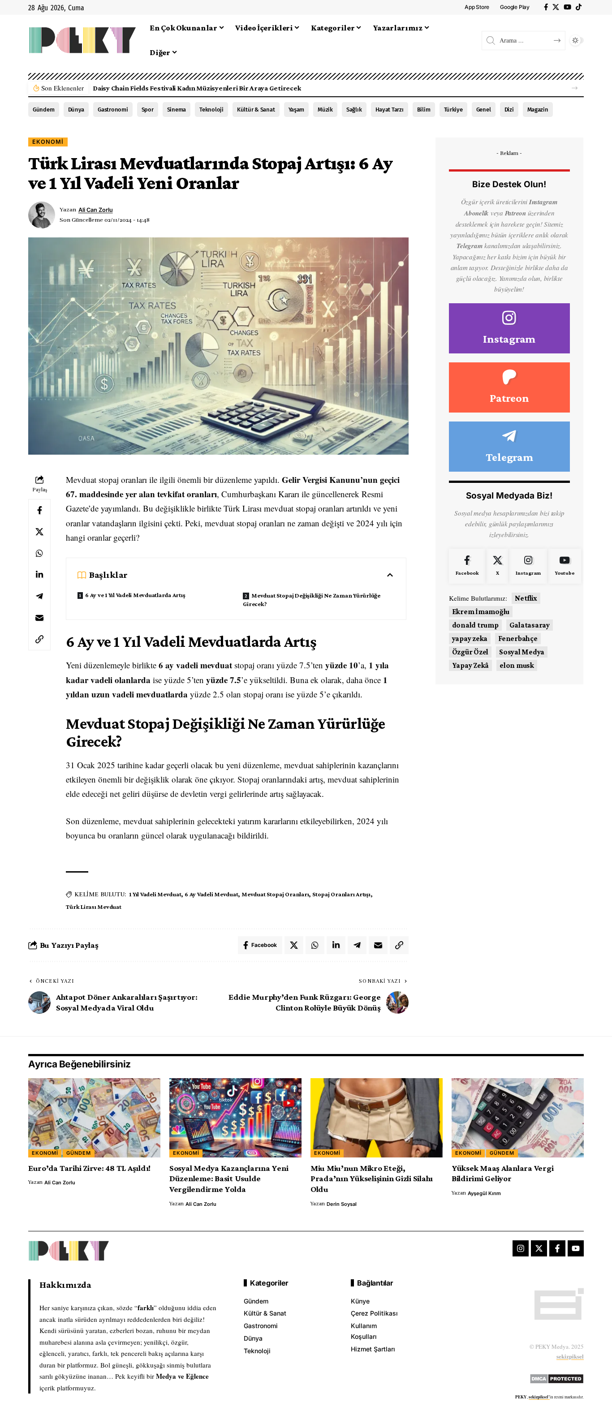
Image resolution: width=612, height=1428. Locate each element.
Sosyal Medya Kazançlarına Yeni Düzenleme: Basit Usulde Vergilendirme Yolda (229, 1178)
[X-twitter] (539, 1248)
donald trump (475, 625)
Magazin (537, 109)
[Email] (39, 617)
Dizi (509, 109)
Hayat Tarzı (389, 109)
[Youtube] (564, 566)
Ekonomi (48, 141)
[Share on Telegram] (39, 596)
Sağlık (354, 109)
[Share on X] (39, 531)
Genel (483, 109)
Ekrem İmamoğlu (481, 611)
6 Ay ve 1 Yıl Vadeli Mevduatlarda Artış (135, 594)
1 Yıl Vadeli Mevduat (155, 894)
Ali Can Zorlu (95, 209)
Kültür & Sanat (256, 109)
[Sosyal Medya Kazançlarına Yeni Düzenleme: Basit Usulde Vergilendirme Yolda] (235, 1117)
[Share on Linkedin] (39, 574)
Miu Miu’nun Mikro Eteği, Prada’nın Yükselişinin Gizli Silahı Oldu (371, 1178)
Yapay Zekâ (470, 665)
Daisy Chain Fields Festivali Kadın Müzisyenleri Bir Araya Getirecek (197, 88)
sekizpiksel (570, 1356)
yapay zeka (470, 638)
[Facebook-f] (557, 1248)
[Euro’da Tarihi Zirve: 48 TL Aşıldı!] (94, 1117)
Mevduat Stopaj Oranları (275, 894)
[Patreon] (509, 387)
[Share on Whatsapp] (39, 553)
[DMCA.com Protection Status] (557, 1377)
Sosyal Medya (521, 652)
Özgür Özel (470, 652)
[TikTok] (578, 7)
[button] (575, 88)
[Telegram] (509, 447)
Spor (148, 109)
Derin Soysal (342, 1204)
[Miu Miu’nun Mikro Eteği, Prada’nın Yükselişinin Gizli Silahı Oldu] (376, 1117)
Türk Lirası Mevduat (93, 906)
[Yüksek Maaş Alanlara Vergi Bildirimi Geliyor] (518, 1117)
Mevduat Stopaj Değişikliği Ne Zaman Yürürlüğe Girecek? (311, 599)
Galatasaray (529, 625)
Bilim (424, 109)
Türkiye (453, 109)
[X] (555, 7)
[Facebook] (546, 7)
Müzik (325, 109)
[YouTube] (567, 7)
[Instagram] (509, 329)
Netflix (526, 598)
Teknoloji (211, 109)
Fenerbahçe (518, 638)
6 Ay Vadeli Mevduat (211, 894)
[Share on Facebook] (39, 510)
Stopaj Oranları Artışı (341, 894)
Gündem (44, 109)
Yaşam (297, 109)
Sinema (176, 109)
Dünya (76, 109)
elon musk (517, 665)
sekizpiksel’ (539, 1397)
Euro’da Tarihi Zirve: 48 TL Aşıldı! (89, 1168)
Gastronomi (113, 109)
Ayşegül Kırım (484, 1193)
